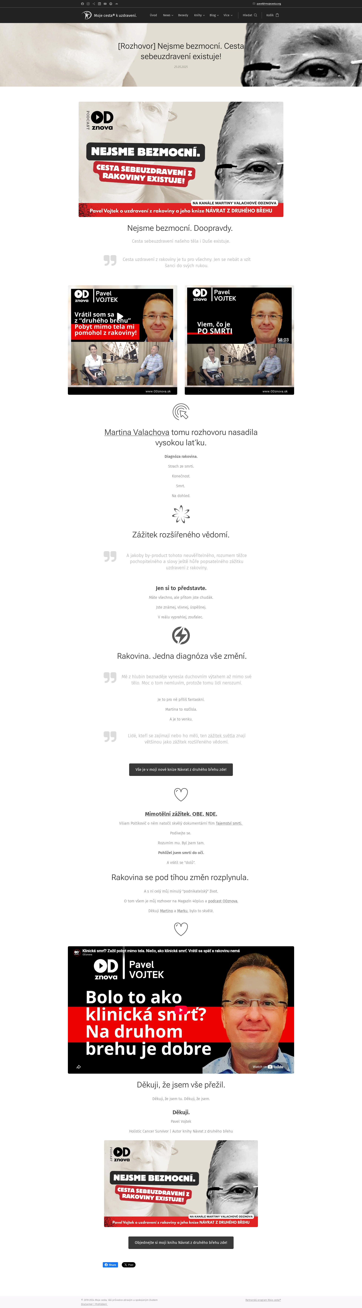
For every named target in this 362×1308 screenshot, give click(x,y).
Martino (166, 911)
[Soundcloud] (116, 4)
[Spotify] (110, 4)
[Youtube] (105, 4)
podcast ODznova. (223, 901)
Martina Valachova (136, 432)
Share (112, 1264)
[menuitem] (154, 15)
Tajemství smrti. (229, 823)
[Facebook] (82, 4)
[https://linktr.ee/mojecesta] (93, 4)
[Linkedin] (99, 4)
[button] (250, 15)
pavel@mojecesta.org (269, 3)
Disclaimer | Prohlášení (94, 1304)
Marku (182, 911)
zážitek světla (221, 735)
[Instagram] (88, 4)
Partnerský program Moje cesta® (263, 1300)
